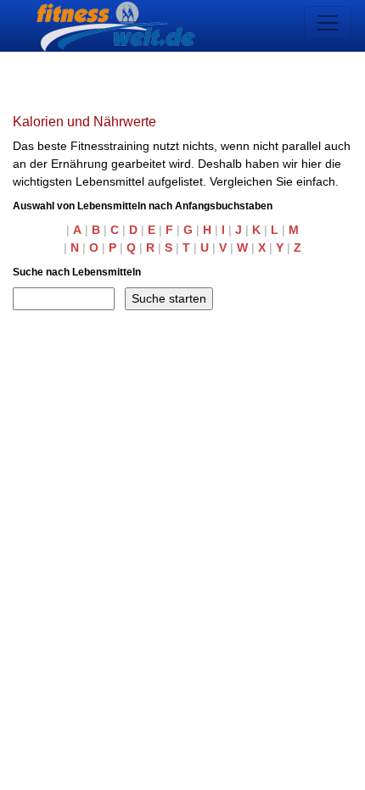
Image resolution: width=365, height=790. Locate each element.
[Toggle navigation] (327, 23)
